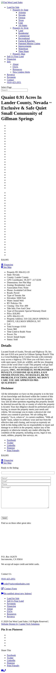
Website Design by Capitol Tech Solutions (20, 624)
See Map (7, 267)
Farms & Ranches (26, 41)
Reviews (11, 74)
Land (20, 30)
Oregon (21, 17)
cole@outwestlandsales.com (16, 584)
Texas (21, 20)
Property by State (20, 10)
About (15, 64)
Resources (17, 69)
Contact (10, 80)
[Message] (25, 507)
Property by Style (20, 28)
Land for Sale (13, 7)
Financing (11, 59)
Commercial (23, 36)
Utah (20, 23)
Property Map (19, 54)
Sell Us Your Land (15, 56)
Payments (11, 77)
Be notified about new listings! (17, 593)
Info (9, 61)
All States (22, 25)
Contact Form (10, 588)
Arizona (22, 12)
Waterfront (23, 48)
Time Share (23, 51)
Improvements (24, 46)
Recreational (24, 38)
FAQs (15, 67)
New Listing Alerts (21, 72)
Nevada (21, 15)
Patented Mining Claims (29, 43)
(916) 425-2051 (14, 82)
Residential (23, 33)
